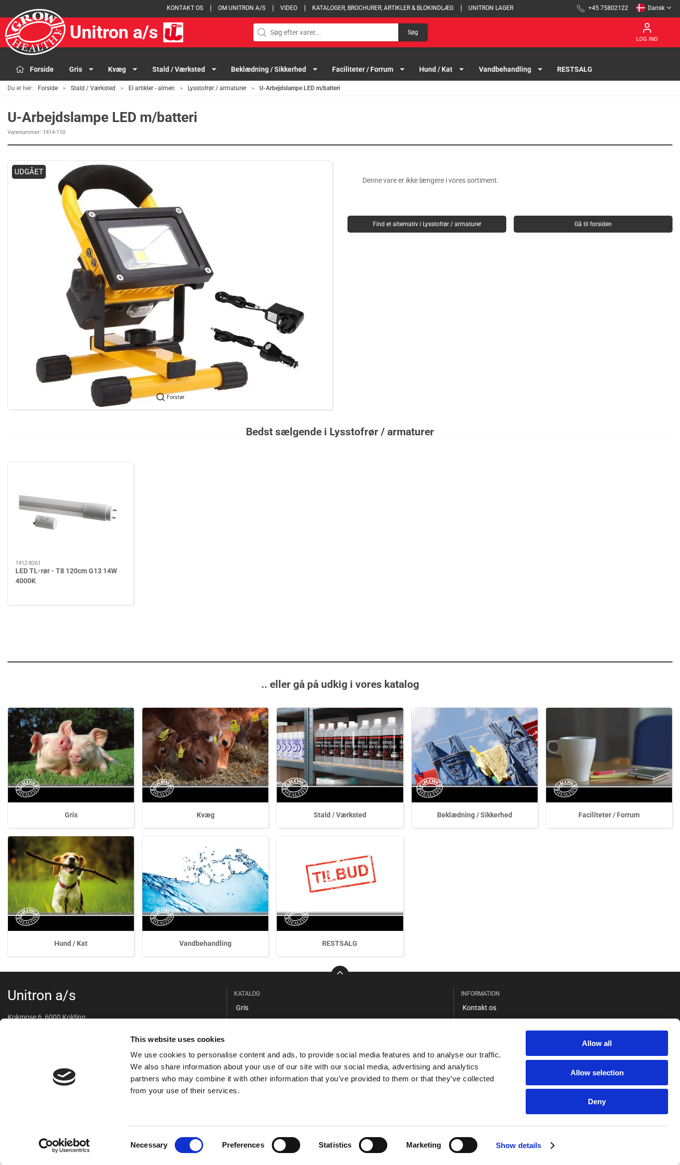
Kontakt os (185, 7)
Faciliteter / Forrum (609, 815)
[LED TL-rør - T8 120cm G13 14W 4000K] (70, 511)
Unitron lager (490, 7)
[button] (170, 285)
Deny (597, 1101)
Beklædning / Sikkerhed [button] (268, 69)
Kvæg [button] (117, 69)
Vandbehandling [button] (505, 69)
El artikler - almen (151, 88)
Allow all (597, 1043)
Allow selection (597, 1072)
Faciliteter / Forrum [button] (362, 69)
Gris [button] (75, 69)
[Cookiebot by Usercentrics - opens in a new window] (64, 1145)
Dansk (656, 7)
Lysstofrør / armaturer (217, 88)
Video (288, 7)
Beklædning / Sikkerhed (474, 815)
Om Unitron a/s (241, 7)
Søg (413, 32)
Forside (48, 88)
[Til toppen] (340, 975)
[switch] (286, 1145)
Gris (71, 815)
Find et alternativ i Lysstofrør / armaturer (427, 224)
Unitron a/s (114, 32)
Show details (518, 1145)
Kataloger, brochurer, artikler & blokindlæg (382, 7)
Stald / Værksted (93, 88)
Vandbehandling (205, 943)
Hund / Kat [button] (436, 69)
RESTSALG (574, 69)
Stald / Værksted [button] (178, 69)
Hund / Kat (71, 943)
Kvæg (206, 815)
